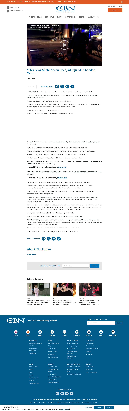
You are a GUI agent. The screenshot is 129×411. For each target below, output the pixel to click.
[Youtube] (57, 393)
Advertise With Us (92, 349)
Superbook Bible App (72, 370)
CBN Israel (32, 346)
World (31, 369)
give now (115, 10)
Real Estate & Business (71, 357)
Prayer (50, 346)
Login (120, 6)
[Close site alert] (122, 2)
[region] (64, 408)
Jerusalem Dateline (54, 377)
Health (31, 375)
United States (33, 367)
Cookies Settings (86, 403)
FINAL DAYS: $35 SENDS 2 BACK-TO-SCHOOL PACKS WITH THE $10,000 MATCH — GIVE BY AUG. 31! (41, 2)
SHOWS (51, 364)
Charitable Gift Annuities (72, 352)
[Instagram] (67, 393)
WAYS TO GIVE (72, 340)
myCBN (95, 403)
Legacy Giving (72, 346)
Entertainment (34, 378)
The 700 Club (35, 17)
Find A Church (52, 351)
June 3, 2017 (62, 167)
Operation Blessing (35, 343)
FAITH (59, 17)
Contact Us (111, 6)
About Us (89, 354)
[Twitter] (62, 86)
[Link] (72, 86)
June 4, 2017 (62, 178)
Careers (88, 351)
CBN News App (34, 383)
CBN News (31, 78)
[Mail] (67, 86)
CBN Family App (53, 382)
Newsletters (90, 343)
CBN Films (32, 353)
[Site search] (98, 18)
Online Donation (72, 343)
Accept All (109, 407)
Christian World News (53, 370)
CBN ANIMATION (73, 364)
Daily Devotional (53, 343)
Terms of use (33, 403)
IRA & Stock (71, 349)
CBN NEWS (49, 17)
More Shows (52, 380)
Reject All (99, 407)
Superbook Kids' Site (74, 374)
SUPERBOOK (70, 17)
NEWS (31, 364)
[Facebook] (57, 86)
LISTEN (82, 17)
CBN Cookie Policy (62, 403)
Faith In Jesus (52, 349)
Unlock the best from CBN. (50, 266)
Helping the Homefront (33, 350)
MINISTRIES (33, 340)
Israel (30, 372)
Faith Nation (52, 374)
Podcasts (89, 369)
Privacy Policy (42, 403)
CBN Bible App (53, 357)
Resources (51, 354)
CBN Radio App (91, 372)
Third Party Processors (74, 403)
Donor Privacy (51, 403)
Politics (31, 380)
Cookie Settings (88, 407)
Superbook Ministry (73, 367)
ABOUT (91, 17)
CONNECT (90, 340)
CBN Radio (90, 367)
